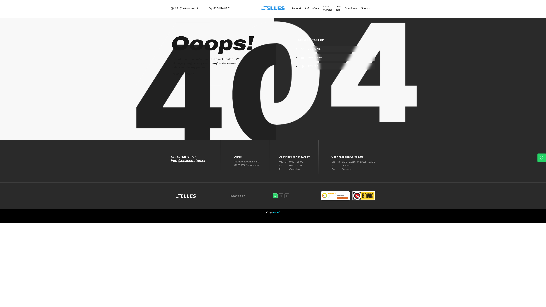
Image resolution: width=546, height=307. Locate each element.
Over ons (338, 8)
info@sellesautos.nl (186, 8)
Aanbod (296, 8)
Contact (365, 8)
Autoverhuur (312, 8)
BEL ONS (314, 48)
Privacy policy (237, 196)
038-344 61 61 (222, 8)
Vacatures (351, 8)
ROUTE (312, 66)
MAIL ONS (314, 57)
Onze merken (327, 8)
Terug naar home (182, 74)
